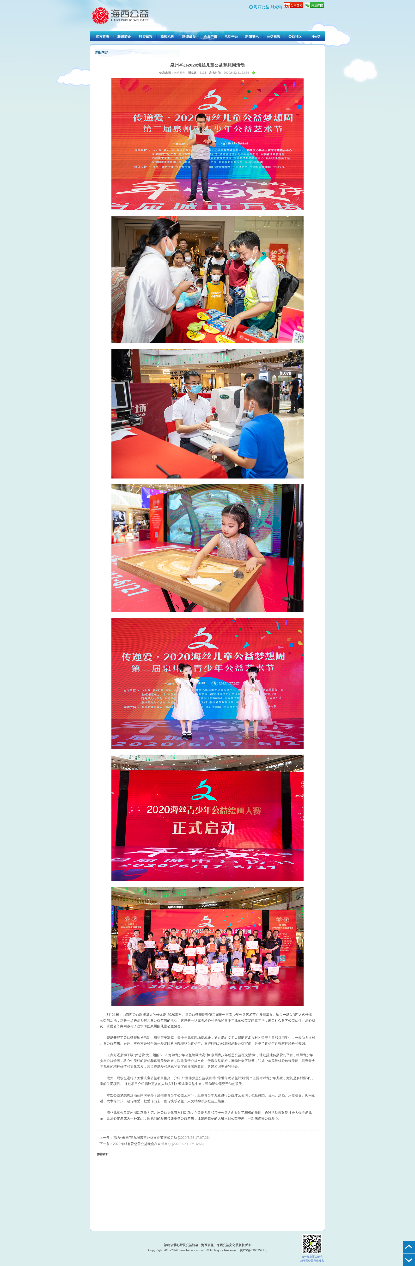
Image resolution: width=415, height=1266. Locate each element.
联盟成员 (189, 36)
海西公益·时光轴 (268, 7)
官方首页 (102, 36)
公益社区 (295, 36)
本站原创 (179, 72)
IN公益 (316, 36)
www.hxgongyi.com (192, 1250)
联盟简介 (124, 36)
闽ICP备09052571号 (253, 1250)
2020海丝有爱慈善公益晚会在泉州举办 (142, 1144)
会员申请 (210, 36)
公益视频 (273, 36)
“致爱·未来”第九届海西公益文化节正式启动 (145, 1137)
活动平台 (231, 36)
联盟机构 (167, 36)
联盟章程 (146, 36)
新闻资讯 (252, 36)
